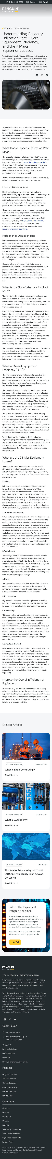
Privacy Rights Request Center (28, 1150)
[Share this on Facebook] (47, 75)
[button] (45, 2)
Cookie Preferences (10, 1152)
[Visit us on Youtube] (15, 1019)
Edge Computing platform (33, 221)
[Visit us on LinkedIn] (4, 1019)
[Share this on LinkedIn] (37, 75)
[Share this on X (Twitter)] (42, 75)
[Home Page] (10, 9)
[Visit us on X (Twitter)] (9, 1019)
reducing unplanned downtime (14, 229)
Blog (6, 28)
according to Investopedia (34, 162)
